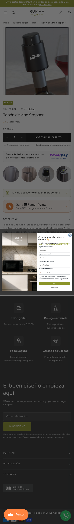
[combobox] (42, 272)
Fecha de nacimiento (46, 261)
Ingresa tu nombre (46, 247)
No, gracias (54, 287)
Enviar (55, 284)
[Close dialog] (70, 235)
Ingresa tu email (45, 254)
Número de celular (46, 268)
